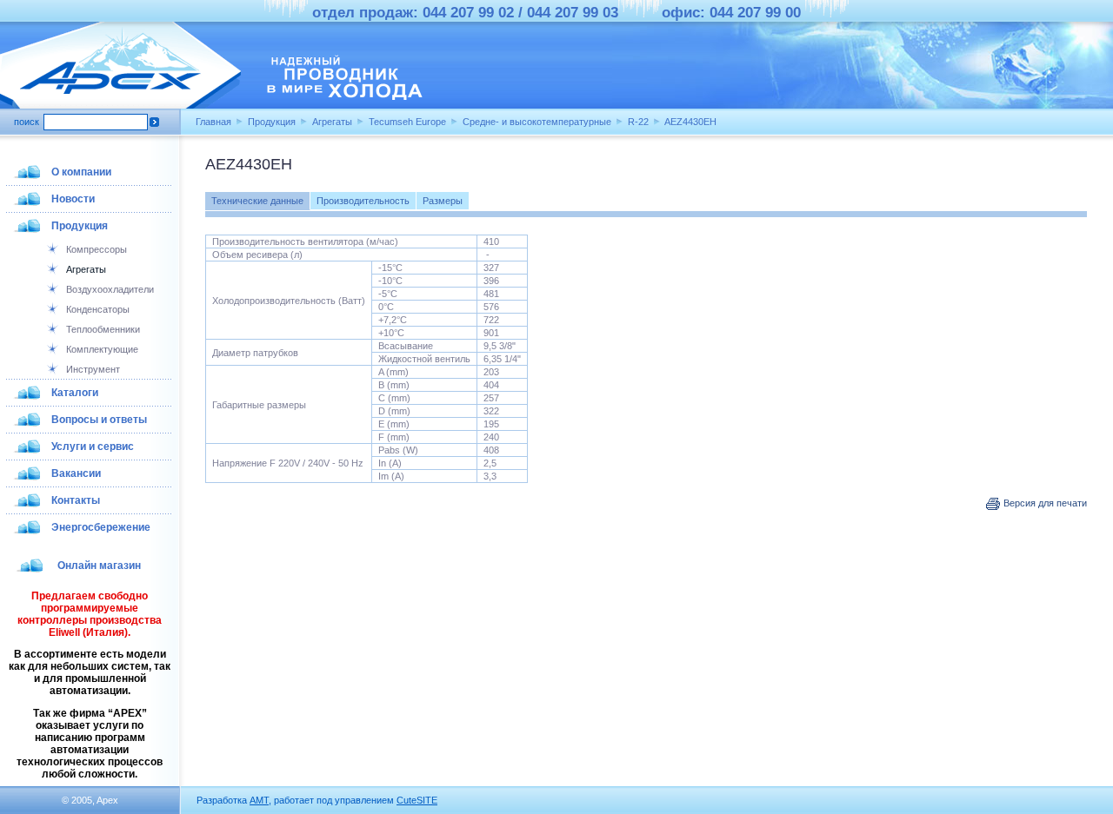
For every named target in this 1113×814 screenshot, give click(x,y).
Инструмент (93, 369)
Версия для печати (1044, 503)
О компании (81, 172)
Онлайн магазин (99, 565)
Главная (213, 121)
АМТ (259, 800)
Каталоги (74, 393)
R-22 (638, 121)
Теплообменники (103, 329)
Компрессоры (96, 249)
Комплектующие (102, 349)
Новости (73, 199)
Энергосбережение (100, 527)
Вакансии (76, 473)
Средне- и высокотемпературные (537, 121)
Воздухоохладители (110, 289)
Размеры (443, 200)
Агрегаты (332, 121)
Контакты (75, 500)
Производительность (363, 200)
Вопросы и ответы (99, 420)
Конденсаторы (98, 309)
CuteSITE (417, 800)
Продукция (272, 121)
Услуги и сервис (92, 446)
